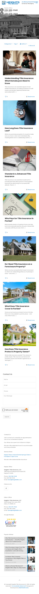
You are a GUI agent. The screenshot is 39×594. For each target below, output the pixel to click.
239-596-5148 (12, 476)
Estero (28, 455)
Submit (7, 417)
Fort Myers (7, 456)
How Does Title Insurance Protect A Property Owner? (17, 350)
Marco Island (13, 455)
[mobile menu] (36, 2)
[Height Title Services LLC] (20, 2)
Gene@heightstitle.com (15, 510)
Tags (15, 44)
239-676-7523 (12, 507)
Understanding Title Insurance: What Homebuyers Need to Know (19, 81)
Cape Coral (14, 456)
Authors (23, 44)
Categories (7, 44)
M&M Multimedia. (24, 588)
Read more (31, 96)
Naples (6, 455)
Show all (32, 45)
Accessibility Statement (19, 586)
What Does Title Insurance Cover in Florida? (17, 307)
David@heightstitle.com (15, 480)
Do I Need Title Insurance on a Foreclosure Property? (18, 265)
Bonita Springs (22, 455)
